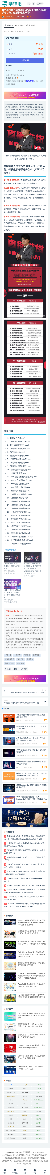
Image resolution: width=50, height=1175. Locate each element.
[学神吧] (3, 17)
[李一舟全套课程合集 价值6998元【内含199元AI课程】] (9, 765)
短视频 (38, 1126)
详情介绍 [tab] (9, 25)
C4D (24, 1088)
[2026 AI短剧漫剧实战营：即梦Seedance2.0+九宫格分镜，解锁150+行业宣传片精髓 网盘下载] (9, 800)
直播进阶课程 (9, 663)
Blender (10, 1088)
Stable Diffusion (38, 1100)
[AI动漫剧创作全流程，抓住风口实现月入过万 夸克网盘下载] (10, 1059)
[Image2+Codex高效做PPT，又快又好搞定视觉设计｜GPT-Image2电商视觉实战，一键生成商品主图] (10, 976)
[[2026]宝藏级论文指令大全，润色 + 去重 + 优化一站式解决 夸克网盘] (10, 1027)
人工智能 (25, 1107)
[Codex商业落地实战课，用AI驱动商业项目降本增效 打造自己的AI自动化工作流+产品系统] (10, 955)
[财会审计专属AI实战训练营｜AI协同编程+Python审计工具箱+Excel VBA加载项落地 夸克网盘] (10, 922)
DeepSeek (25, 1092)
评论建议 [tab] (21, 25)
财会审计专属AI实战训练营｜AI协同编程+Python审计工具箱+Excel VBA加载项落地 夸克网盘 (31, 923)
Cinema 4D (11, 1092)
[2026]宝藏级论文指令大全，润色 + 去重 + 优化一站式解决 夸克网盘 (31, 1025)
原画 (24, 1111)
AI (11, 1085)
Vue (25, 1104)
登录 (41, 3)
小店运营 (17, 655)
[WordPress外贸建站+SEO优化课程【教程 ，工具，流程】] (10, 1070)
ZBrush (38, 1104)
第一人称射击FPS (11, 1130)
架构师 (38, 1123)
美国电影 (11, 1134)
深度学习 (11, 1126)
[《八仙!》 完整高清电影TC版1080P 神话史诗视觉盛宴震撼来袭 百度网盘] (10, 998)
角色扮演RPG (11, 1138)
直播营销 (30, 659)
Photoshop (38, 1096)
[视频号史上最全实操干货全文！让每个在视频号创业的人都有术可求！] (9, 776)
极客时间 (25, 1123)
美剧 (38, 1130)
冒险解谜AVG (38, 1107)
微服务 (38, 1115)
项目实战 (39, 1138)
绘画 (24, 1130)
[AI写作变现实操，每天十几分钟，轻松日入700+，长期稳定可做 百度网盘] (10, 945)
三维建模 (11, 1107)
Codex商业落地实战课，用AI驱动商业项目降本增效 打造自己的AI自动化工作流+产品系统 (31, 954)
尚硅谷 (11, 1115)
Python (11, 1100)
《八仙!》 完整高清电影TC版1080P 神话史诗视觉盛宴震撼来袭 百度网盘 (31, 996)
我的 (34, 1173)
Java (38, 1092)
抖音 (10, 1119)
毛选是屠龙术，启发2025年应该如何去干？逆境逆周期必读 (31, 1036)
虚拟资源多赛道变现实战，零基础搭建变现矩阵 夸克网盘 (31, 964)
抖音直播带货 (9, 659)
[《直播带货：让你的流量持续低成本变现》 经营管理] (9, 718)
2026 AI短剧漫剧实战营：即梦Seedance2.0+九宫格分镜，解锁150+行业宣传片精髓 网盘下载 (30, 799)
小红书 (38, 1111)
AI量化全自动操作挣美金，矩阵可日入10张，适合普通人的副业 (31, 932)
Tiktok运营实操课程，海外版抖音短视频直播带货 (12, 566)
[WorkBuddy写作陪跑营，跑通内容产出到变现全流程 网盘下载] (10, 987)
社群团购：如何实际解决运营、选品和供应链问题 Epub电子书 (31, 1046)
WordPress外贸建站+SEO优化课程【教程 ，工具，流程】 (31, 1068)
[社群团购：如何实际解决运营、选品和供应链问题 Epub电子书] (10, 1048)
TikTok (11, 1104)
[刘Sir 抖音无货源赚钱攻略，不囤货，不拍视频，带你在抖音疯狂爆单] (12, 584)
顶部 (45, 1173)
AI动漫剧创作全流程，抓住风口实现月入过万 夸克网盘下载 (31, 1057)
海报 (17, 669)
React (25, 1100)
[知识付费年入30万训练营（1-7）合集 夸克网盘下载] (9, 729)
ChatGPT (39, 1088)
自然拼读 (39, 1134)
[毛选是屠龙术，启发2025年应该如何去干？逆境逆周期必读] (10, 1038)
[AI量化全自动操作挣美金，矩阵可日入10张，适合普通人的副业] (10, 934)
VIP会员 (15, 1173)
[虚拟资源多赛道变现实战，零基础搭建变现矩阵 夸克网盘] (10, 966)
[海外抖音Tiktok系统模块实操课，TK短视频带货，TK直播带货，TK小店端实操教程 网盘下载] (33, 557)
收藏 (9, 669)
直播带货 (20, 659)
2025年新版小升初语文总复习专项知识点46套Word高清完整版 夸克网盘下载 (31, 1016)
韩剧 (24, 1138)
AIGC (18, 767)
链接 (25, 669)
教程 (24, 1119)
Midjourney (11, 1096)
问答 (25, 1173)
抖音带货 (27, 655)
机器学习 (11, 1123)
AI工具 (25, 1085)
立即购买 (25, 60)
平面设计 (25, 1115)
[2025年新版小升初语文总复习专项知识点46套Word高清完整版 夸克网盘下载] (10, 1016)
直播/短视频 (20, 732)
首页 (14, 31)
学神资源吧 (26, 1152)
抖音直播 (36, 655)
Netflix (25, 1096)
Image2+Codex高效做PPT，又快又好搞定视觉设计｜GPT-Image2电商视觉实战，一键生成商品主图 (31, 976)
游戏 (24, 1126)
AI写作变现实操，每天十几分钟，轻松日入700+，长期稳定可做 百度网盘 (32, 943)
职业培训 (9, 16)
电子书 (18, 720)
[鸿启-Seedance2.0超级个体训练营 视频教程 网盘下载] (9, 788)
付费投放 (8, 655)
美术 (24, 1134)
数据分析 (39, 1119)
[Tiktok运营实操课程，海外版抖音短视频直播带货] (12, 557)
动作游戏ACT (11, 1111)
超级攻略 (20, 663)
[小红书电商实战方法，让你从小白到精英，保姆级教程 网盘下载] (9, 741)
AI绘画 (39, 1085)
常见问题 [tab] (32, 25)
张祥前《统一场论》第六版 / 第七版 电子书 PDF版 (26, 885)
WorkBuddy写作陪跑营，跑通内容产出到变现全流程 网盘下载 (31, 985)
